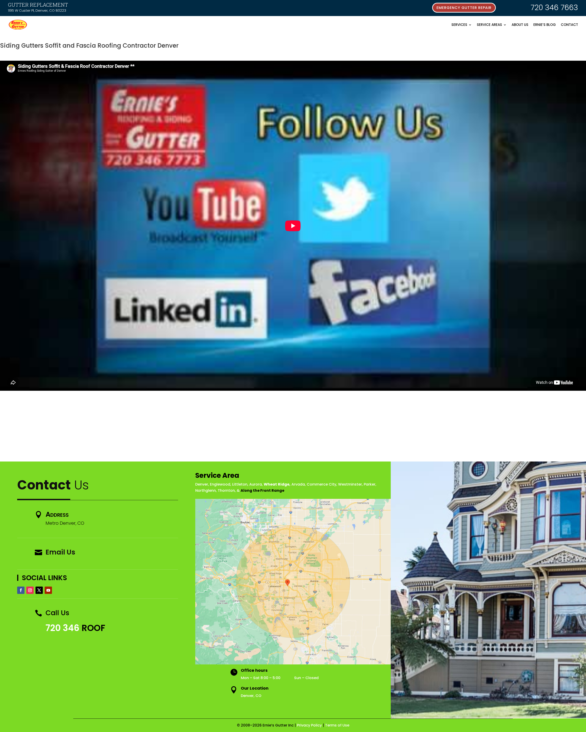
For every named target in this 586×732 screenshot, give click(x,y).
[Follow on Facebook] (20, 590)
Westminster (350, 484)
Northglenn (205, 490)
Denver (201, 484)
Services (459, 24)
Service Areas (489, 24)
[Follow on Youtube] (48, 590)
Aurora (255, 484)
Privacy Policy (309, 725)
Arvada (298, 484)
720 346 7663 (554, 7)
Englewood (220, 484)
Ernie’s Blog (544, 24)
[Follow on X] (39, 590)
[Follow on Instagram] (30, 590)
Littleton (239, 484)
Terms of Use (337, 725)
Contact (569, 24)
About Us (520, 24)
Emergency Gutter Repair (464, 7)
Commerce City (321, 484)
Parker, (370, 484)
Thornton (226, 490)
